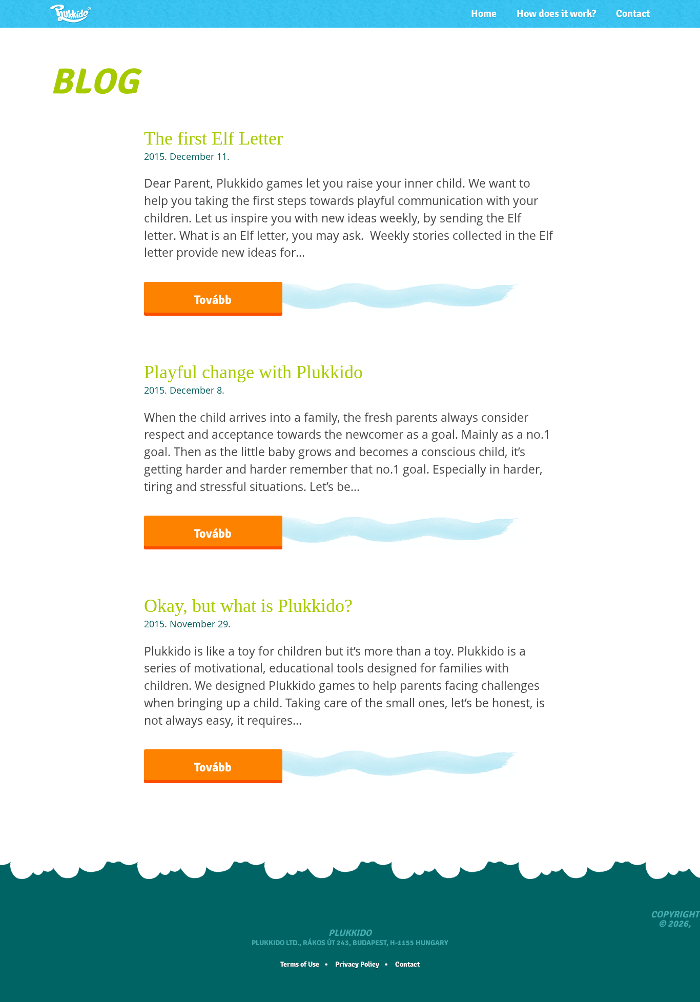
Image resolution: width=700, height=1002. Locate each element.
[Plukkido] (70, 14)
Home (484, 13)
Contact (633, 13)
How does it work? (556, 13)
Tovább (213, 300)
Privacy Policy (357, 964)
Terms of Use (299, 964)
